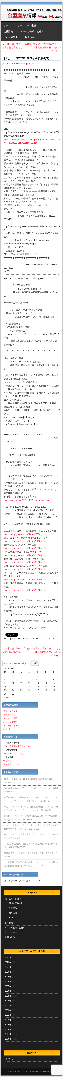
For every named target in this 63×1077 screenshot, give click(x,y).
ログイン (10, 1059)
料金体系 (13, 908)
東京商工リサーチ (11, 764)
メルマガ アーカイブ (11, 881)
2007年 (28, 638)
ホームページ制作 (27, 25)
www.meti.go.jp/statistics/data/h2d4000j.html (25, 555)
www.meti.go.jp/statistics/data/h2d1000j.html (25, 541)
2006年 (8, 1039)
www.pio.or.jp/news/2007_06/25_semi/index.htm (27, 500)
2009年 (8, 1024)
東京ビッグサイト (11, 711)
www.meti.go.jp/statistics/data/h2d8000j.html (25, 590)
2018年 (8, 981)
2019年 (8, 976)
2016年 (8, 991)
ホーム (7, 25)
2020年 (8, 972)
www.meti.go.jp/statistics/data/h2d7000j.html (25, 579)
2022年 (8, 962)
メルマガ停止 (11, 37)
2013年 (8, 1005)
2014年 (8, 1000)
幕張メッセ (8, 714)
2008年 (8, 1029)
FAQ (11, 917)
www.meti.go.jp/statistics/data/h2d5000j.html (25, 562)
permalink (50, 638)
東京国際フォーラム (12, 725)
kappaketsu (29, 63)
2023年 (8, 957)
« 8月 (6, 697)
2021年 (8, 967)
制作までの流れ (16, 903)
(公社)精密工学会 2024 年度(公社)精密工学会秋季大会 (28, 779)
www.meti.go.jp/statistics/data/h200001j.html (25, 534)
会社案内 (8, 31)
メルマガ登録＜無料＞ (32, 31)
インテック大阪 (10, 718)
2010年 (8, 1020)
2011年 (8, 1015)
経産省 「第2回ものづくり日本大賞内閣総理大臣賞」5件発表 (47, 47)
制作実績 (13, 913)
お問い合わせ (32, 37)
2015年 (8, 996)
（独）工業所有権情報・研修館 (17, 746)
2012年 (8, 1010)
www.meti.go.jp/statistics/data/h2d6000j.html (25, 569)
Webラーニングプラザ (13, 753)
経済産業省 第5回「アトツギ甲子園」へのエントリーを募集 (31, 788)
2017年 (8, 986)
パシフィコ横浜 (10, 722)
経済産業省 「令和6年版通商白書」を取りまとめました (31, 853)
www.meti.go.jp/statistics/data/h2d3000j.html (25, 548)
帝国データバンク (11, 761)
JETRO (6, 729)
